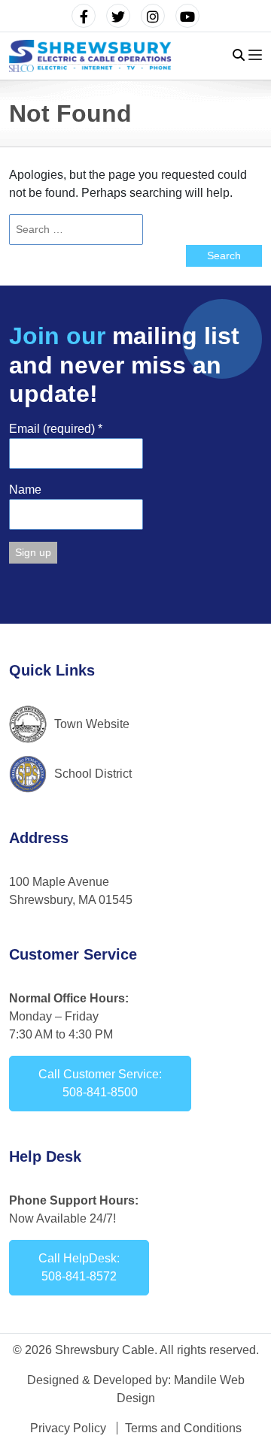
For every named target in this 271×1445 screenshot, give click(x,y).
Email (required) (55, 428)
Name (25, 489)
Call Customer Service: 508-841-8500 (100, 1083)
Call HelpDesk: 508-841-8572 (79, 1267)
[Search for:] (135, 229)
